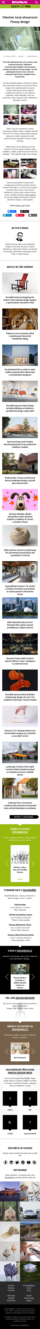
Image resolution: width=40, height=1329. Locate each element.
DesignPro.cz (20, 1029)
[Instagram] (11, 1162)
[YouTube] (28, 1162)
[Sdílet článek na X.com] (24, 211)
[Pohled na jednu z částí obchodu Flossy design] (29, 163)
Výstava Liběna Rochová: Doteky (21, 935)
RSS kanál (11, 1295)
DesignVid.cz (24, 951)
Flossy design (30, 194)
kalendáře (29, 890)
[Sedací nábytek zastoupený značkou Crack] (29, 109)
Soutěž (29, 1295)
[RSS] (34, 1162)
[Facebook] (5, 1162)
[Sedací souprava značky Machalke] (11, 120)
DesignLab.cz (25, 1325)
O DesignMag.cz (29, 1285)
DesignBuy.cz (20, 832)
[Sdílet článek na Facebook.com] (12, 211)
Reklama (11, 1288)
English (29, 1300)
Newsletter (11, 1300)
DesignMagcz (10, 1177)
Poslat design (29, 1298)
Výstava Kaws (20, 904)
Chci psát (11, 1290)
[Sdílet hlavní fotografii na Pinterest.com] (20, 215)
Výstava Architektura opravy (20, 914)
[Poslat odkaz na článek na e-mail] (32, 215)
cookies (16, 1319)
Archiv (29, 1290)
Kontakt (11, 1285)
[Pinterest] (23, 1162)
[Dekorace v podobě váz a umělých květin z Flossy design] (29, 174)
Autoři (29, 1288)
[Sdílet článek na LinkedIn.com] (7, 215)
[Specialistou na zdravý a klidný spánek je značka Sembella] (29, 120)
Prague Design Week (20, 1073)
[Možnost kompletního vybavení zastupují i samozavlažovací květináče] (11, 174)
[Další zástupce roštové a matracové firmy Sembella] (11, 163)
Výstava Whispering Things (20, 924)
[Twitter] (17, 1162)
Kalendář (11, 1298)
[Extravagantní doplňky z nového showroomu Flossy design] (20, 39)
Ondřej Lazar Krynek (22, 205)
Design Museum (25, 998)
